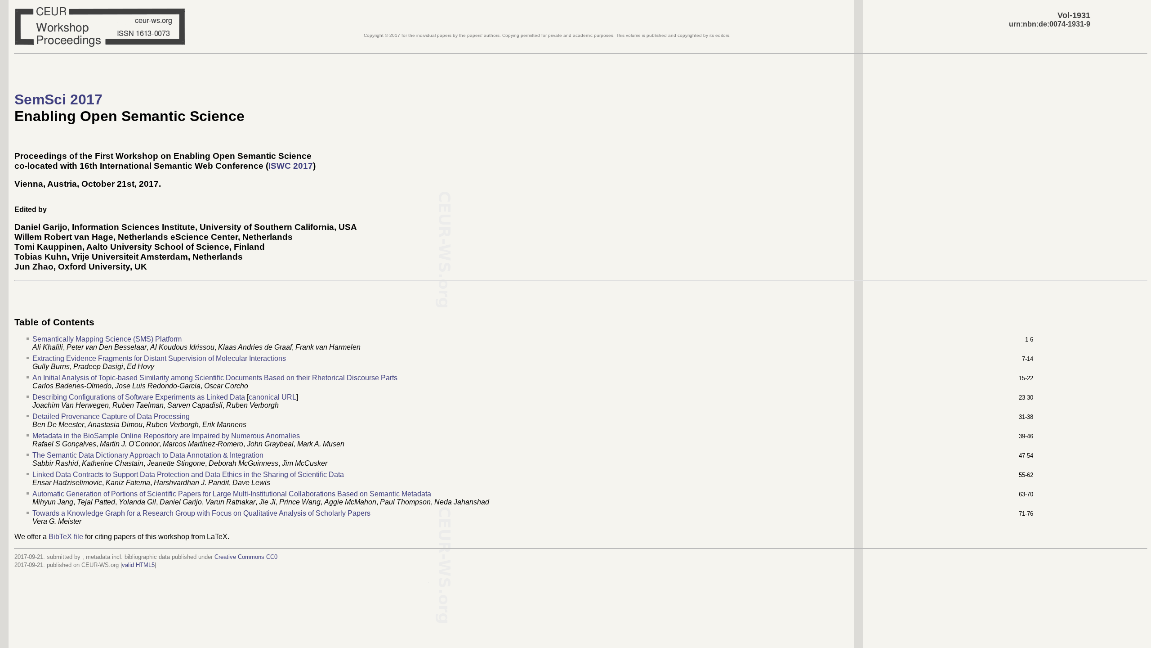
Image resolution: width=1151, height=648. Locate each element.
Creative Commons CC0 (245, 557)
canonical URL (272, 397)
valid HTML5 (138, 565)
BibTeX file (66, 536)
